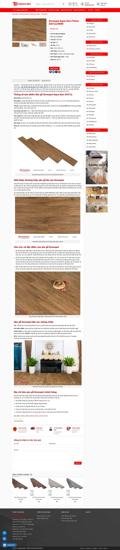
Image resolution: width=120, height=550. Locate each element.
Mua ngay (54, 68)
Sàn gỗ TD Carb (53, 10)
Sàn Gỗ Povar (90, 95)
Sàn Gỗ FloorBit (91, 61)
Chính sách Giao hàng (66, 518)
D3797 (41, 416)
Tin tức (100, 548)
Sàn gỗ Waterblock (92, 67)
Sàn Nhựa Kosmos (91, 137)
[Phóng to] (14, 39)
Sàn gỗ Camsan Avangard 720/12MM (20, 498)
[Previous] (15, 30)
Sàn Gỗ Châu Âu (24, 14)
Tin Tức (90, 10)
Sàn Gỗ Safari (90, 125)
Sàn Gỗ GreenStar (91, 105)
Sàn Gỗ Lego (90, 101)
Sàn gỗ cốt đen (66, 10)
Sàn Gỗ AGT (90, 30)
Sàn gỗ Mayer (90, 88)
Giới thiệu (88, 548)
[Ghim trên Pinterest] (59, 71)
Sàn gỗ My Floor (91, 37)
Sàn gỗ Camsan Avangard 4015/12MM (56, 498)
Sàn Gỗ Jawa (90, 98)
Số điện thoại (52, 443)
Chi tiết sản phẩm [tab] (19, 80)
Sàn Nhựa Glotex (91, 147)
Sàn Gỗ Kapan (90, 115)
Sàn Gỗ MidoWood (91, 121)
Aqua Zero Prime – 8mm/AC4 (38, 14)
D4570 (36, 416)
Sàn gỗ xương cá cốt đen (93, 49)
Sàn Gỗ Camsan (91, 27)
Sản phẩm (94, 548)
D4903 (32, 416)
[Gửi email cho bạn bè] (56, 71)
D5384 (22, 416)
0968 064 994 (89, 5)
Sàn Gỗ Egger (90, 23)
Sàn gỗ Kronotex (91, 33)
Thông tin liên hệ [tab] (33, 80)
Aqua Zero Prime (60, 101)
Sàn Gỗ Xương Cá (79, 10)
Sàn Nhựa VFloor (91, 133)
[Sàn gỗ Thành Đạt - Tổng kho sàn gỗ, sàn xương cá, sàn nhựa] (22, 4)
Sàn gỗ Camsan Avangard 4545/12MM (38, 498)
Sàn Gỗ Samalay (91, 108)
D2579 (45, 416)
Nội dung (16, 450)
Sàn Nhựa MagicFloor (92, 140)
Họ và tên (16, 443)
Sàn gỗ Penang (91, 79)
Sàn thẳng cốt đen (91, 45)
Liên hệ (97, 10)
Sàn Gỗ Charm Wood (92, 91)
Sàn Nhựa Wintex (91, 143)
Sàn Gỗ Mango (90, 111)
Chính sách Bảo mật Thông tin (68, 516)
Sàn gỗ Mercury (41, 10)
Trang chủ (15, 14)
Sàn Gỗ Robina (90, 57)
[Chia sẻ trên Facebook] (50, 71)
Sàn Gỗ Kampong (91, 118)
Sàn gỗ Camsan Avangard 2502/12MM (74, 498)
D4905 (27, 416)
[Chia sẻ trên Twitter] (53, 71)
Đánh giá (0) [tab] (46, 80)
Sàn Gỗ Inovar (90, 64)
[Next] (43, 30)
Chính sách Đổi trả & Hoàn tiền (69, 521)
